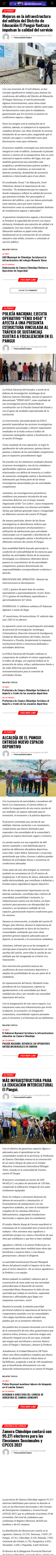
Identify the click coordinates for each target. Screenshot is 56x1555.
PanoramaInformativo (23, 38)
